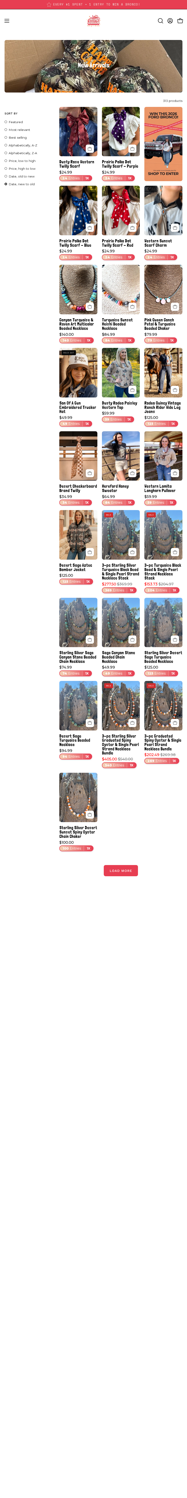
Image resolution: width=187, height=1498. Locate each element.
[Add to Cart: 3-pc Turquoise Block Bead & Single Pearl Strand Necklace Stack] (175, 552)
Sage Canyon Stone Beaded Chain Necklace (118, 657)
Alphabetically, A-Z (23, 145)
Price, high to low (22, 168)
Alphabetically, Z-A (23, 153)
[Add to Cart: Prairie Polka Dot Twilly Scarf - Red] (132, 228)
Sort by (11, 113)
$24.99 (74, 175)
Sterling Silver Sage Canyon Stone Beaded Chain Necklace (77, 657)
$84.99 (117, 338)
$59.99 (116, 416)
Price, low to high (22, 161)
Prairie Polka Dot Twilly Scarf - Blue (75, 243)
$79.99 (159, 338)
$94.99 (74, 754)
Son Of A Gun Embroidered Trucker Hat (77, 407)
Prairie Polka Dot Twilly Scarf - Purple (120, 164)
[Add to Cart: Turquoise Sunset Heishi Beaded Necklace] (132, 307)
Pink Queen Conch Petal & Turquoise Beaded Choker (159, 324)
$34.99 (74, 500)
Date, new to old (22, 184)
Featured (16, 122)
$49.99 (74, 421)
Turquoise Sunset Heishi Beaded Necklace (117, 324)
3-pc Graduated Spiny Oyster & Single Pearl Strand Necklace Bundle (162, 742)
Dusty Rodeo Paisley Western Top (119, 405)
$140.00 (75, 338)
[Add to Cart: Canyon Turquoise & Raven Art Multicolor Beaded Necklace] (90, 307)
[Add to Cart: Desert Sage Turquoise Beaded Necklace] (90, 723)
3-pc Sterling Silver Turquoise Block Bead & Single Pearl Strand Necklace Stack (120, 571)
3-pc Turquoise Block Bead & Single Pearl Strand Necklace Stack (162, 571)
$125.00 (159, 421)
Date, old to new (22, 176)
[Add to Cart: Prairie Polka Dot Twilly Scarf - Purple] (132, 149)
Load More (121, 871)
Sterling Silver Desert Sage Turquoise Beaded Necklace (163, 657)
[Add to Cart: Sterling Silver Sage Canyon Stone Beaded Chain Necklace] (90, 639)
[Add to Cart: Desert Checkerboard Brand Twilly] (90, 473)
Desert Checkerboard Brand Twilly (78, 488)
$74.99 (74, 670)
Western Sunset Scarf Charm (158, 243)
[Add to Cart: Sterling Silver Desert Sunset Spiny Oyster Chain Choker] (90, 815)
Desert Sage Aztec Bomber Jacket (75, 567)
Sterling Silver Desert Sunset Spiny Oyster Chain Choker (78, 832)
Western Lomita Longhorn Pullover (160, 488)
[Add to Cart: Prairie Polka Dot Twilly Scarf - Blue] (90, 228)
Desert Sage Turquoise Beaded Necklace (74, 740)
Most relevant (19, 130)
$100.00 (74, 846)
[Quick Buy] (132, 390)
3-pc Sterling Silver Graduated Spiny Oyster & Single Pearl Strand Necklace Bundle (120, 744)
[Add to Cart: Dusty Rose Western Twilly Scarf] (90, 149)
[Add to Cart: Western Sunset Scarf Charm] (175, 228)
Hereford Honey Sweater (115, 488)
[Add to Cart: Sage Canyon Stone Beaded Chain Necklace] (132, 639)
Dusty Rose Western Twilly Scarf (76, 164)
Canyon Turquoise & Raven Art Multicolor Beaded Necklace (76, 324)
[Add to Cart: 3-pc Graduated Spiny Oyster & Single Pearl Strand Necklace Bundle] (175, 723)
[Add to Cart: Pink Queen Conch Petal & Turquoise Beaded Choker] (175, 307)
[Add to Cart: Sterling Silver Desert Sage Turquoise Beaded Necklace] (175, 639)
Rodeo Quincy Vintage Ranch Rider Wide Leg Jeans (162, 407)
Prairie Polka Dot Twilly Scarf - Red (117, 243)
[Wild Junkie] (93, 21)
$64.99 (117, 500)
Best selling (18, 137)
